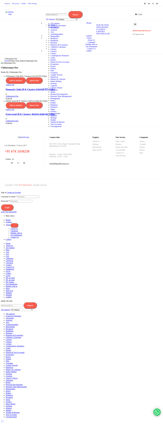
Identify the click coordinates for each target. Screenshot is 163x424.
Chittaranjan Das (12, 96)
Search (75, 15)
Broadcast (54, 38)
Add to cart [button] (10, 85)
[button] (140, 14)
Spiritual (53, 116)
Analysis (53, 30)
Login (7, 207)
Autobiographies (56, 34)
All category (55, 23)
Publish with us (16, 233)
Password (5, 201)
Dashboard (10, 269)
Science (53, 111)
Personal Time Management (60, 96)
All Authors (10, 248)
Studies (53, 120)
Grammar (54, 73)
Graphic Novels (56, 75)
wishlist (8, 297)
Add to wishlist (16, 80)
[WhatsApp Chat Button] (157, 412)
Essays (53, 66)
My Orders (10, 282)
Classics (53, 51)
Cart (7, 252)
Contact (9, 265)
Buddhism (54, 41)
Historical (54, 77)
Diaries (53, 60)
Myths (52, 92)
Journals (53, 83)
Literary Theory (56, 88)
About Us (14, 229)
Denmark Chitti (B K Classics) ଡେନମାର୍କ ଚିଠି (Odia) (30, 89)
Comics (53, 53)
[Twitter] (148, 3)
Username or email (9, 197)
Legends (53, 86)
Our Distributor (16, 235)
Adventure (54, 28)
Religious (54, 105)
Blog (7, 250)
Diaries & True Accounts (59, 62)
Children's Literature (58, 47)
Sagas (52, 109)
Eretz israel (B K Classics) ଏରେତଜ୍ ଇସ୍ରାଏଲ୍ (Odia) (30, 114)
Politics (53, 103)
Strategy (53, 118)
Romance (54, 107)
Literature (54, 90)
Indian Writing (55, 81)
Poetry (52, 101)
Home (7, 61)
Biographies (55, 36)
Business (53, 43)
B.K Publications (25, 185)
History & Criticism (57, 79)
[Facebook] (144, 3)
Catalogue (14, 231)
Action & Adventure (58, 26)
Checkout (9, 261)
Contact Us (15, 237)
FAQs (8, 271)
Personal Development (59, 94)
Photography (55, 98)
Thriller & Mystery (57, 122)
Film (52, 71)
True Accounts (55, 124)
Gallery (8, 239)
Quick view (34, 80)
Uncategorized (55, 126)
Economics (54, 64)
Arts (52, 32)
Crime (52, 58)
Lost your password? (9, 212)
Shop (8, 288)
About (8, 225)
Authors (9, 222)
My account (10, 278)
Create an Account (14, 192)
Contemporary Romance (59, 56)
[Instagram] (153, 3)
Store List (9, 291)
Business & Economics (59, 45)
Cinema (53, 49)
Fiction (53, 68)
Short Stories (55, 113)
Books (8, 220)
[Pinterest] (157, 3)
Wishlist (9, 293)
